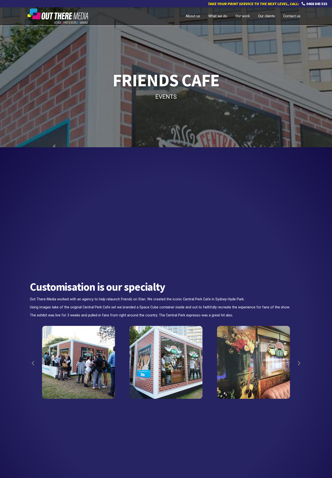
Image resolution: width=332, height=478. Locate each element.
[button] (33, 363)
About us (193, 16)
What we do (217, 16)
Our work (243, 16)
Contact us (291, 16)
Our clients (266, 16)
